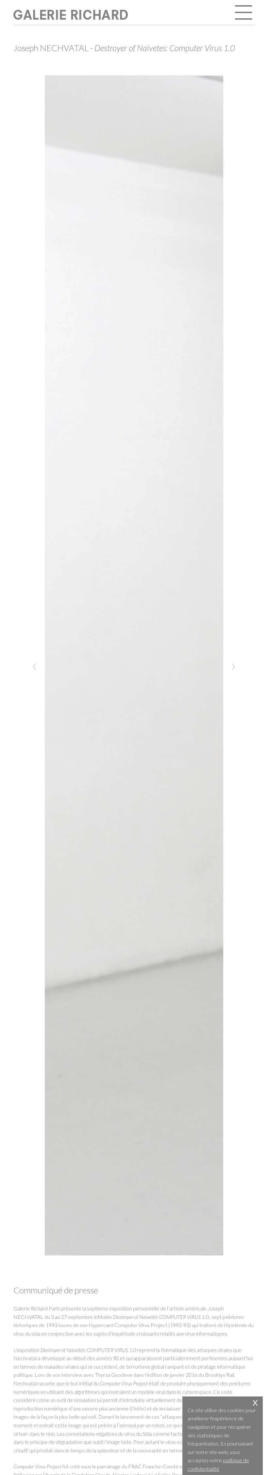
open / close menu (244, 13)
